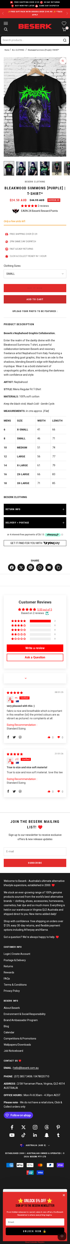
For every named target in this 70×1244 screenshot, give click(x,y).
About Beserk (12, 1007)
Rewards (9, 972)
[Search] (65, 40)
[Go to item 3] (33, 168)
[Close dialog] (64, 1195)
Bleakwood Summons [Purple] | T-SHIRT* (43, 50)
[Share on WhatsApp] (39, 567)
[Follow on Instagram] (35, 1127)
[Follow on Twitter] (23, 1127)
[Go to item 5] (57, 168)
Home (6, 50)
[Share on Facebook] (11, 567)
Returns (8, 966)
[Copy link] (58, 567)
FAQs (7, 978)
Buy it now (35, 288)
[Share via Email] (49, 567)
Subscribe (35, 862)
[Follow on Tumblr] (58, 1135)
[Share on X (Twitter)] (21, 567)
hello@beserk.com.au (26, 1067)
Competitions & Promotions (20, 1038)
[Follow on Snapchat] (46, 1135)
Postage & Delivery (15, 960)
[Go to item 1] (9, 168)
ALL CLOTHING (18, 50)
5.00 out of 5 (44, 609)
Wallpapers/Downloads (17, 1044)
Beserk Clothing (35, 181)
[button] (29, 205)
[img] (15, 692)
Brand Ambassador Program (21, 1020)
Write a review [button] (35, 648)
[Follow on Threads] (46, 1127)
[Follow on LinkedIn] (35, 1135)
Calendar (9, 1032)
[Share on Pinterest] (30, 567)
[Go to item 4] (45, 168)
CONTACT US (11, 1060)
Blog (6, 1026)
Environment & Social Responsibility (25, 1014)
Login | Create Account (17, 953)
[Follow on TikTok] (23, 1135)
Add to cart (35, 299)
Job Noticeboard (13, 1050)
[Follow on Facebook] (12, 1127)
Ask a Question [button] (35, 657)
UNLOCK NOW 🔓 (35, 1231)
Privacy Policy (12, 990)
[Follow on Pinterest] (58, 1127)
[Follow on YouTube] (12, 1135)
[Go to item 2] (21, 168)
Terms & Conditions (15, 984)
